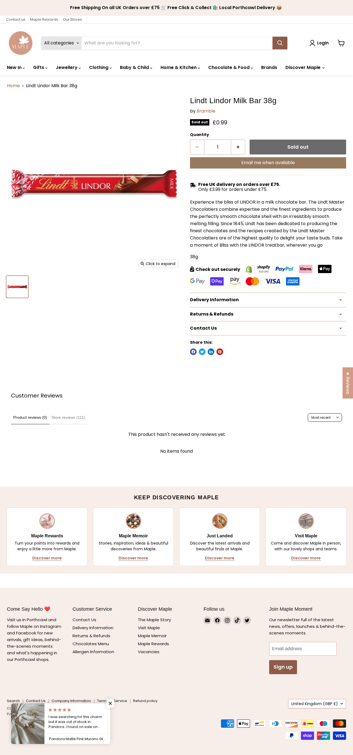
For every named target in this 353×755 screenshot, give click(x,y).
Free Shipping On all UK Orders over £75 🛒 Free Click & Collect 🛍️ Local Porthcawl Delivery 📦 (176, 8)
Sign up (283, 666)
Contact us (15, 19)
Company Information (71, 700)
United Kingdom (314, 703)
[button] (110, 703)
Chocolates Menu (91, 644)
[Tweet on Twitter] (202, 351)
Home (13, 85)
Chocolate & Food (229, 67)
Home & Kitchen (179, 67)
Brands (269, 67)
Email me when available (268, 162)
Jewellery (67, 67)
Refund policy (145, 700)
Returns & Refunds (91, 636)
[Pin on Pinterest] (219, 351)
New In (15, 67)
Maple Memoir (152, 636)
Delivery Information (93, 628)
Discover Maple (303, 67)
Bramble (206, 111)
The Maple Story (155, 620)
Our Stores (72, 19)
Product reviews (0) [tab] (30, 417)
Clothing (99, 67)
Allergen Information (93, 652)
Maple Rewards (44, 19)
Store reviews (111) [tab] (68, 417)
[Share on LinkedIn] (211, 351)
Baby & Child (135, 67)
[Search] (279, 43)
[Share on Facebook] (193, 351)
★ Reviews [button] (348, 383)
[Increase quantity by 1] (238, 147)
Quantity (199, 134)
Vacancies (148, 652)
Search (13, 700)
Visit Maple (149, 628)
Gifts (39, 67)
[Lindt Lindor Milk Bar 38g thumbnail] (17, 287)
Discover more (47, 558)
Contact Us (84, 620)
